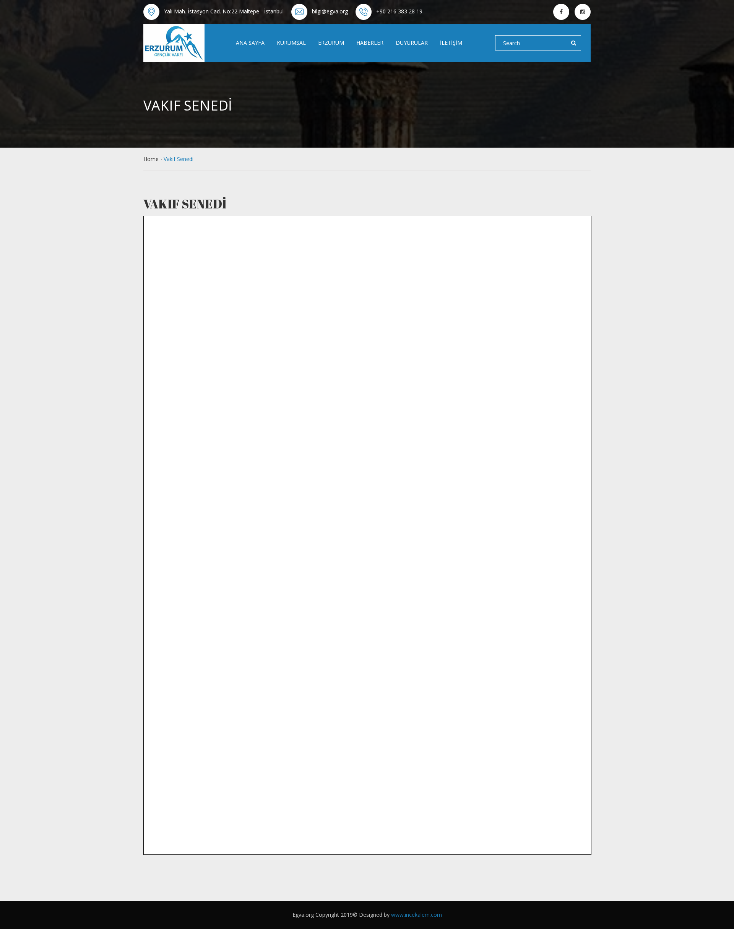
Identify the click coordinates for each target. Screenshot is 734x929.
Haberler (369, 42)
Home (151, 159)
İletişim (451, 42)
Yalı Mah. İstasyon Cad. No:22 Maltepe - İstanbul (224, 11)
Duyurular (412, 42)
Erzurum (331, 42)
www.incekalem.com (416, 914)
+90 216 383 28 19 (399, 11)
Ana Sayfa (250, 42)
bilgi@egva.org (330, 11)
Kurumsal (291, 42)
